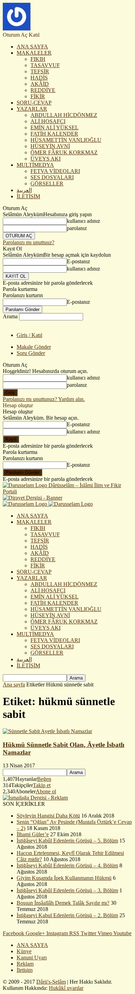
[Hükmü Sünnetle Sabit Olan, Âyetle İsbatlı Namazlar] (47, 731)
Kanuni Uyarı (32, 957)
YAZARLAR (32, 109)
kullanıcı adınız (83, 221)
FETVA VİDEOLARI (55, 171)
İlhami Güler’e (33, 834)
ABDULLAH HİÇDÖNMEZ (63, 115)
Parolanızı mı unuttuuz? (28, 242)
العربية (24, 190)
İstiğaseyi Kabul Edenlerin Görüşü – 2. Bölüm (67, 915)
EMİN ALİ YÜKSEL (54, 127)
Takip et (42, 785)
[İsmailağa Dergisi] (35, 798)
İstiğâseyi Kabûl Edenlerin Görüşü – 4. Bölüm (67, 865)
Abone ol (46, 791)
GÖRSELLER (46, 183)
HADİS (39, 78)
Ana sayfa (14, 684)
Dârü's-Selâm (51, 982)
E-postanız (78, 261)
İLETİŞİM (28, 196)
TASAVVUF (45, 65)
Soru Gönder (31, 353)
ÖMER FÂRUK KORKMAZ (64, 152)
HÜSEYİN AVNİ (50, 146)
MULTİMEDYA (35, 165)
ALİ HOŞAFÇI (47, 121)
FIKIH (37, 59)
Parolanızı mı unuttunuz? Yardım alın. (44, 399)
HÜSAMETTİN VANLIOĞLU (65, 140)
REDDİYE (42, 90)
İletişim (25, 970)
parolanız (77, 228)
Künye (24, 951)
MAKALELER (34, 53)
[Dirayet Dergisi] (32, 498)
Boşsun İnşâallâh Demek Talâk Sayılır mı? (63, 903)
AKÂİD (39, 84)
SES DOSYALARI (52, 177)
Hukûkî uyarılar (66, 988)
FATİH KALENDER (54, 134)
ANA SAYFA (32, 46)
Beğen (44, 779)
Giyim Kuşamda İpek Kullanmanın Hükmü (64, 878)
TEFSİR (39, 71)
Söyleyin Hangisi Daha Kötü (48, 816)
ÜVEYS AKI (45, 159)
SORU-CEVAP (34, 103)
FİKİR (37, 96)
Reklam (25, 964)
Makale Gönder (34, 347)
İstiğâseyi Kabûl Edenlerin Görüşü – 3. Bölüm (67, 890)
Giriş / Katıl (29, 335)
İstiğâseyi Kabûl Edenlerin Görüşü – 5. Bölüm (67, 840)
